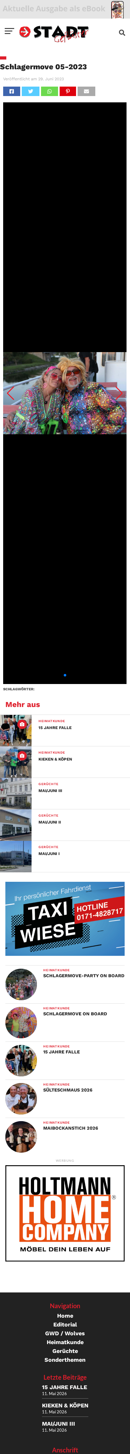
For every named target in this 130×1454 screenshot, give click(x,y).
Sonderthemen (65, 1359)
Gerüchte (65, 1351)
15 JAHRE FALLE (64, 1387)
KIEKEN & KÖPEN (65, 1405)
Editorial (65, 1324)
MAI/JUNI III (58, 1423)
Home (65, 1315)
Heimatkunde (65, 1342)
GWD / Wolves (65, 1333)
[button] (10, 393)
